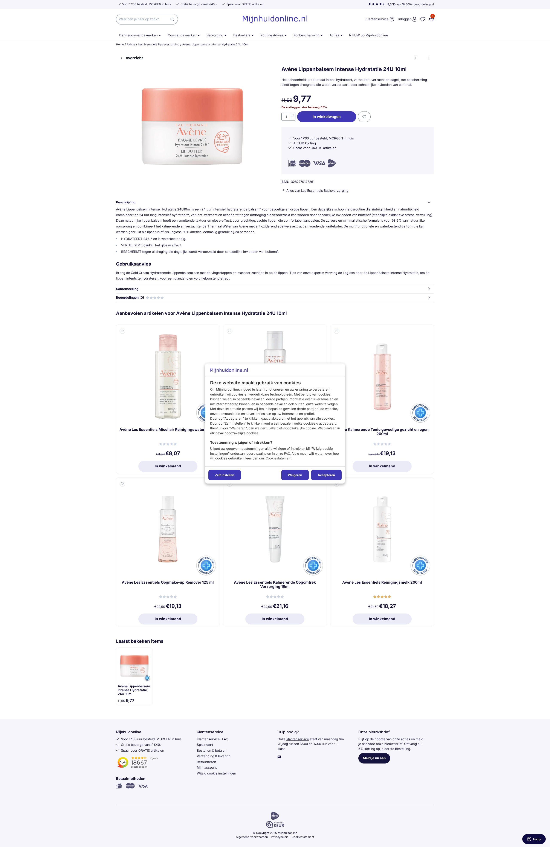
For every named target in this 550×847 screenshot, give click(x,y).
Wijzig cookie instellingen (216, 773)
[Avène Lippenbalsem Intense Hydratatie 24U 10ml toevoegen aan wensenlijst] (364, 116)
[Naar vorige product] (415, 58)
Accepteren (326, 475)
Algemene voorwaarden (252, 837)
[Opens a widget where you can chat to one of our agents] (534, 839)
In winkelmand (168, 466)
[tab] (275, 202)
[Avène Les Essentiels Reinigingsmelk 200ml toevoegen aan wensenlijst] (336, 483)
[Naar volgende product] (428, 58)
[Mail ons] (279, 757)
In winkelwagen (327, 116)
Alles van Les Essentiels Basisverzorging (317, 191)
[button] (431, 19)
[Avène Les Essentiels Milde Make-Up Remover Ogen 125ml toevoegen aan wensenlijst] (229, 331)
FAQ (287, 453)
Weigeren (295, 475)
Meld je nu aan (374, 758)
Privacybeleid (280, 837)
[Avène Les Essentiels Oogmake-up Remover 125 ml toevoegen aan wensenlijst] (122, 483)
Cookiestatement (279, 458)
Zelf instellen (224, 475)
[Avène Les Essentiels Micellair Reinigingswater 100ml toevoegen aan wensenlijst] (122, 331)
